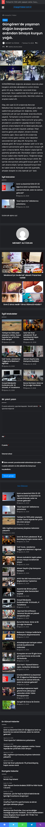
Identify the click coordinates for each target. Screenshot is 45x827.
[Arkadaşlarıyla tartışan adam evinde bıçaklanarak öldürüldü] (8, 645)
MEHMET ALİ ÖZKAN (12, 43)
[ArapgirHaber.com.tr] (22, 7)
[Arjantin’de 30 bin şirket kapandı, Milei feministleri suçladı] (8, 592)
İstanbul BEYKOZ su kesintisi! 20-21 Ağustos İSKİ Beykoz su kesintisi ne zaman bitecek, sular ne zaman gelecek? (29, 678)
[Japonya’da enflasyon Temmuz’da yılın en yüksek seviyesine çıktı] (8, 614)
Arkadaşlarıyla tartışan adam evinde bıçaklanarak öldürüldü (29, 644)
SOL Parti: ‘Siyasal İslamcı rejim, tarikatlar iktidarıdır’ (28, 665)
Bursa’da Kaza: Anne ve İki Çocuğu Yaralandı (33, 384)
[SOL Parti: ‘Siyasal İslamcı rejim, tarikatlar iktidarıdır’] (8, 667)
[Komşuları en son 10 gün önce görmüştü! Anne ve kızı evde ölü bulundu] (8, 656)
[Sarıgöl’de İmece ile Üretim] (8, 705)
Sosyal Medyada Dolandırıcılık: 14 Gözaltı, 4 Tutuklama (11, 385)
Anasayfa (7, 15)
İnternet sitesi (7, 454)
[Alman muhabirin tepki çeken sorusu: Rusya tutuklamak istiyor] (8, 560)
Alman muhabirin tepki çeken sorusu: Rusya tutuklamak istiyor (29, 559)
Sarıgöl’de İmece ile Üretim (28, 702)
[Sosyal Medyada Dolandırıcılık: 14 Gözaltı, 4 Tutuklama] (12, 375)
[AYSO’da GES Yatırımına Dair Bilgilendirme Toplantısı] (8, 581)
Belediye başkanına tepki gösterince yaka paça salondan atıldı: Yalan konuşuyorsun (27, 692)
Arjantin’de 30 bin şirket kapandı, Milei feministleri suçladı (28, 591)
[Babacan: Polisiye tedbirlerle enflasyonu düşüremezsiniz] (8, 635)
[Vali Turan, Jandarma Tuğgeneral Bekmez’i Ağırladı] (12, 351)
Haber (14, 15)
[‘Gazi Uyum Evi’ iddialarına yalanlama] (8, 203)
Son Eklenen (22, 486)
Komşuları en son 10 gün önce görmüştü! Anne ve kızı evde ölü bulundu (29, 656)
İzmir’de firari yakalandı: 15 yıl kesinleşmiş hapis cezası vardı (30, 336)
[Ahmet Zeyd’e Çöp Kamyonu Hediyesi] (33, 351)
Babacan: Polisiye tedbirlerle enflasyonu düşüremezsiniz (29, 633)
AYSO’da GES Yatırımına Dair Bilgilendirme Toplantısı (29, 579)
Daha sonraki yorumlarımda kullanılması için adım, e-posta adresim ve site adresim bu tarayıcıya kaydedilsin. (21, 465)
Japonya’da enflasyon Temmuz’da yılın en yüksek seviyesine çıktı (28, 613)
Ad (3, 436)
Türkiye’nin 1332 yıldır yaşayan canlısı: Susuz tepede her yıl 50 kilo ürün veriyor (11, 336)
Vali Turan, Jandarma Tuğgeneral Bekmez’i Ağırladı (11, 361)
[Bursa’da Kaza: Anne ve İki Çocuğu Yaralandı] (33, 375)
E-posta (5, 445)
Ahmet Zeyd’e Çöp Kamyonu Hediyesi (31, 360)
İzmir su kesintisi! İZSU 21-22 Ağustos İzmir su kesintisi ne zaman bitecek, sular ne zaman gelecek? (28, 497)
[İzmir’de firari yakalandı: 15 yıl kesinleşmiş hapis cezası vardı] (33, 325)
